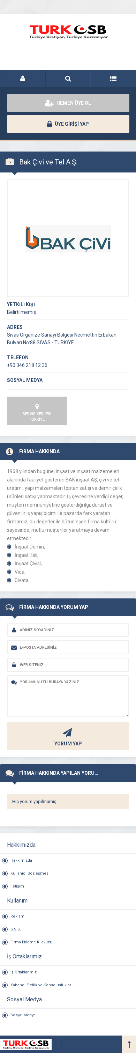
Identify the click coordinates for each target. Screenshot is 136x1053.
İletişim (17, 886)
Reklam (17, 916)
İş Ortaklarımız (23, 972)
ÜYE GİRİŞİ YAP (71, 124)
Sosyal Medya (23, 1015)
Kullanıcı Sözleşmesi (30, 873)
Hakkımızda (21, 860)
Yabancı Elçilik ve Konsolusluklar (40, 985)
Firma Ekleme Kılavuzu (31, 942)
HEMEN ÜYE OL (73, 103)
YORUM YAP (68, 743)
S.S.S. (15, 929)
